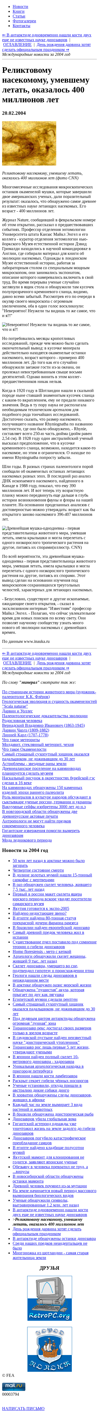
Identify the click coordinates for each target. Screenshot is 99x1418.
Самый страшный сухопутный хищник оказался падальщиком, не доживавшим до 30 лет (45, 756)
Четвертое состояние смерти (38, 870)
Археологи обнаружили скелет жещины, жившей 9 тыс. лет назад (49, 958)
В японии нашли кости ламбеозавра (45, 1076)
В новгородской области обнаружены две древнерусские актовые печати (39, 813)
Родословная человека (22, 720)
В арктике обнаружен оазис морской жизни (52, 985)
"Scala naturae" (15, 706)
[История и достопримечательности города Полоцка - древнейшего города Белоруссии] (49, 1370)
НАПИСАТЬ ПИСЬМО (23, 1408)
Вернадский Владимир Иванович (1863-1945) (43, 725)
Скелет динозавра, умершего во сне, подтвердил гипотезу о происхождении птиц (53, 968)
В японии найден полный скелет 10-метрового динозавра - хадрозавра (46, 1059)
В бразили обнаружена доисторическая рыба (53, 1114)
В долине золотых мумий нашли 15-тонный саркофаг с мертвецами (52, 877)
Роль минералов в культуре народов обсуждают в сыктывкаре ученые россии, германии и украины (47, 799)
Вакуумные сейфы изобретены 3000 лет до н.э (44, 806)
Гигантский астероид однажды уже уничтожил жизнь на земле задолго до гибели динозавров (54, 1128)
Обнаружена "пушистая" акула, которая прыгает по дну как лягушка (48, 992)
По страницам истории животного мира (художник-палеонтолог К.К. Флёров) (49, 694)
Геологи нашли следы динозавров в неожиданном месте (45, 977)
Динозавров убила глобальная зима (44, 1119)
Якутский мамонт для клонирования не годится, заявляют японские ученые (48, 1159)
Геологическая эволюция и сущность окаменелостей (49, 701)
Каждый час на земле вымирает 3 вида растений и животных (47, 1107)
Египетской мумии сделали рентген (45, 999)
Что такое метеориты (21, 739)
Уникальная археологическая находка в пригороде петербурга (48, 1068)
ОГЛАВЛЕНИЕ (17, 663)
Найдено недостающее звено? (40, 913)
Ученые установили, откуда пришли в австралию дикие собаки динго (47, 1087)
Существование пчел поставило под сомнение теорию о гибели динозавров (55, 944)
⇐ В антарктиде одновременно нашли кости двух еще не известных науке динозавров (46, 655)
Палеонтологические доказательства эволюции (45, 716)
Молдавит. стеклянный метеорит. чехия (38, 744)
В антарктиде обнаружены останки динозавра (54, 1238)
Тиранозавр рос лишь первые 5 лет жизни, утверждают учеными (51, 1049)
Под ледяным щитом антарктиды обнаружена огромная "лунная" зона (54, 1020)
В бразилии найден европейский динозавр (51, 927)
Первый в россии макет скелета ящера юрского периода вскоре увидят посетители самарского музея (52, 899)
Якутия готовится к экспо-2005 (41, 908)
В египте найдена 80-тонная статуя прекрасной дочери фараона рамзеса (45, 920)
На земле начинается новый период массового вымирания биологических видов (54, 1193)
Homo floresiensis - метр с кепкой (42, 951)
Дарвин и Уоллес (17, 711)
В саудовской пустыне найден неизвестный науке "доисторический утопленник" (52, 1040)
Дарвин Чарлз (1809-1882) (25, 730)
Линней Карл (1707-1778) (25, 735)
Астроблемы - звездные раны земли (34, 763)
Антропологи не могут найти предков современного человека (36, 823)
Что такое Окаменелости (24, 749)
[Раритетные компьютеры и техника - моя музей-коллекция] (49, 1319)
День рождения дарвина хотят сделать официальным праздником (47, 1231)
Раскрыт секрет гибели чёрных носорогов (50, 1080)
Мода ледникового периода (27, 840)
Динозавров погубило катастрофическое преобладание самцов (49, 1140)
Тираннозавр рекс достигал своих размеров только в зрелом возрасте (52, 1030)
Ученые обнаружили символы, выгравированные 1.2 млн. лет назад (46, 1202)
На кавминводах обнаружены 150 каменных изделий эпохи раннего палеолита (42, 790)
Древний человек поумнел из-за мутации (50, 1186)
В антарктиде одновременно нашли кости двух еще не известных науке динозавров (50, 1212)
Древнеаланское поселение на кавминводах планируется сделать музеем (41, 770)
